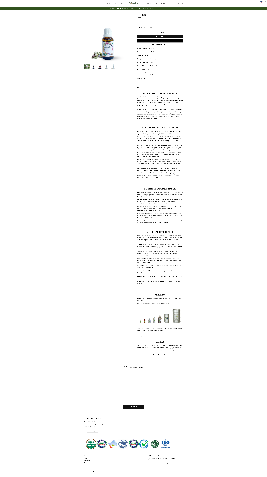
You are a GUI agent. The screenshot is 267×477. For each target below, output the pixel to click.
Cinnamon (161, 75)
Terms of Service (87, 460)
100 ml (146, 27)
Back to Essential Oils (134, 406)
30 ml (140, 27)
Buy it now (160, 36)
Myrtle (151, 75)
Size (138, 24)
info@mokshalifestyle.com (92, 431)
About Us (115, 3)
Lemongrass (147, 75)
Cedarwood (150, 73)
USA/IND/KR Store (152, 3)
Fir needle (140, 75)
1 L (157, 27)
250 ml (152, 27)
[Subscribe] (168, 463)
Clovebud (155, 73)
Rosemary (176, 73)
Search (85, 455)
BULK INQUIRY (160, 40)
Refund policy (87, 462)
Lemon (166, 73)
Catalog (123, 3)
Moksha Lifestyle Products (93, 471)
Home (109, 3)
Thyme (181, 73)
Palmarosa (170, 73)
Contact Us (163, 3)
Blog (142, 3)
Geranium (161, 73)
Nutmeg (156, 75)
